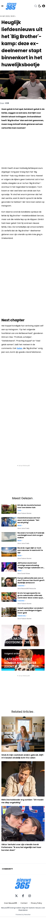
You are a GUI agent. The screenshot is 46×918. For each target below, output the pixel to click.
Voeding (20, 586)
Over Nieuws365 (10, 903)
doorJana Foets (23, 528)
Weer (19, 526)
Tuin (19, 510)
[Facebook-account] (23, 895)
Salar (19, 348)
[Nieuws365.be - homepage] (11, 6)
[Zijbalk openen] (2, 6)
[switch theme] (39, 6)
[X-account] (16, 895)
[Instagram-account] (29, 895)
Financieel (21, 616)
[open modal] (43, 6)
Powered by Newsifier (23, 915)
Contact (24, 903)
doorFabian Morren (24, 513)
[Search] (35, 6)
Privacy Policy (36, 903)
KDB (7, 103)
